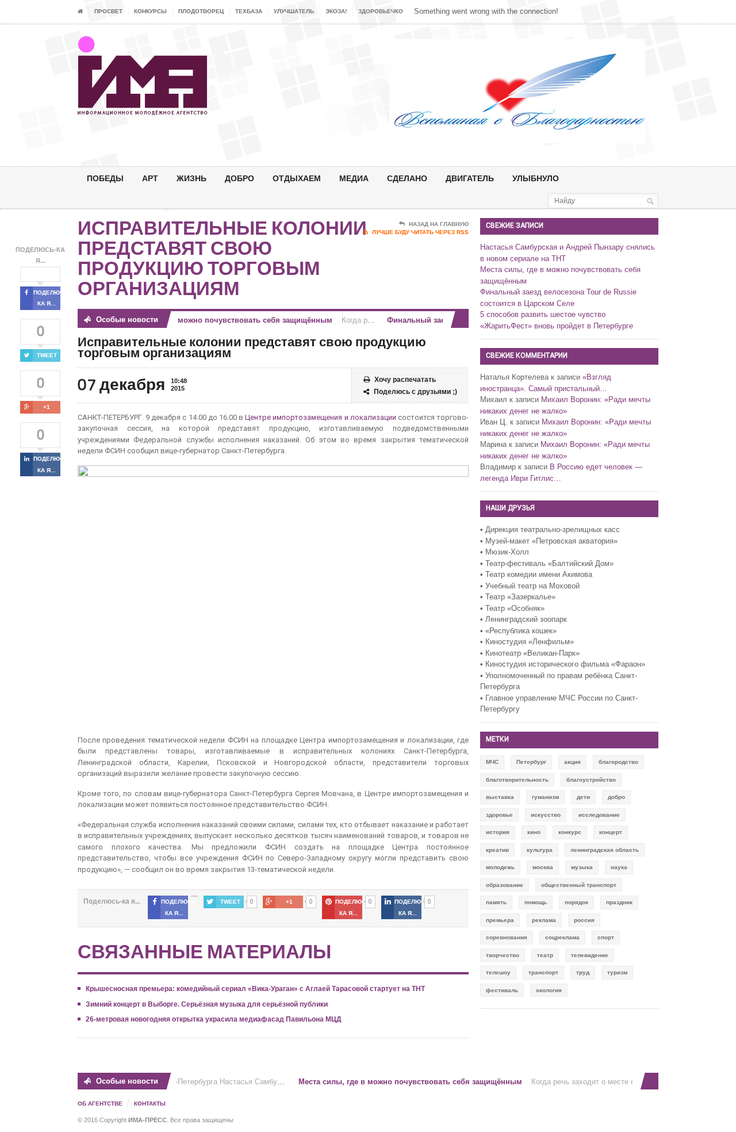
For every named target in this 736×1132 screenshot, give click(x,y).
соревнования (506, 937)
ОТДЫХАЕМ (297, 178)
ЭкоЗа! (336, 11)
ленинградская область (604, 850)
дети (583, 797)
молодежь (500, 867)
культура (540, 850)
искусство (546, 815)
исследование (599, 815)
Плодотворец (201, 11)
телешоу (498, 972)
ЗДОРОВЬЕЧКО (380, 11)
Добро (239, 178)
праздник (619, 902)
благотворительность (517, 780)
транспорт (543, 972)
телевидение (589, 955)
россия (584, 920)
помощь (535, 902)
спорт (605, 937)
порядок (576, 902)
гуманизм (545, 797)
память (496, 902)
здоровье (499, 815)
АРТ (150, 178)
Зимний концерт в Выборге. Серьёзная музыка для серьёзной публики (207, 1004)
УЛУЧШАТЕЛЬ (294, 11)
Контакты (150, 1103)
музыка (582, 867)
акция (572, 762)
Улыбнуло (535, 178)
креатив (497, 850)
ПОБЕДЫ (105, 178)
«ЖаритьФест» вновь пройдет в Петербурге (556, 326)
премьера (500, 920)
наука (619, 867)
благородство (618, 762)
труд (582, 972)
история (497, 832)
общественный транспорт (578, 885)
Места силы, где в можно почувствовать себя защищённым (211, 320)
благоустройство (591, 780)
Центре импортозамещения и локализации (320, 417)
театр (545, 955)
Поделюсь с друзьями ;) (415, 392)
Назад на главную (439, 224)
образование (504, 885)
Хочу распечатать (405, 380)
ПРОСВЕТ (108, 11)
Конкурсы (150, 11)
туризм (617, 972)
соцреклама (562, 937)
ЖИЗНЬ (191, 178)
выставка (500, 797)
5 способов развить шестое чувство (542, 314)
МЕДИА (354, 178)
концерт (610, 832)
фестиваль (502, 990)
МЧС (492, 762)
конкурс (569, 832)
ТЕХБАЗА (248, 11)
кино (533, 832)
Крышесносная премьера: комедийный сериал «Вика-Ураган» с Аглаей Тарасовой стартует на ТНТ (255, 989)
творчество (502, 955)
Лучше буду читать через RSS (420, 232)
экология (549, 990)
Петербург (531, 762)
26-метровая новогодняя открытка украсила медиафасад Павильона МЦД (214, 1019)
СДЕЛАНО (407, 178)
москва (542, 867)
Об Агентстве (100, 1103)
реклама (544, 920)
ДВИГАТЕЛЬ (470, 178)
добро (616, 797)
